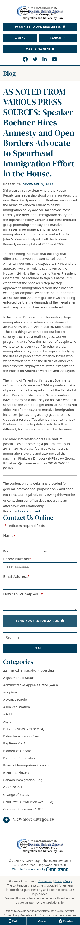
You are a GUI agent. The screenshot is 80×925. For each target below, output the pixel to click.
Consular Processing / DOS (23, 809)
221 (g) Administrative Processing (28, 670)
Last (45, 551)
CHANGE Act (12, 787)
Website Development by (40, 869)
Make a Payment (38, 49)
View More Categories (33, 819)
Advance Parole (15, 699)
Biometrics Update (17, 751)
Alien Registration (16, 707)
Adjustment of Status (18, 677)
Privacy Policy (63, 881)
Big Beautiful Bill (15, 743)
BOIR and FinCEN (16, 772)
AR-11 (7, 714)
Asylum (8, 721)
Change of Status (16, 794)
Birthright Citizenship (19, 758)
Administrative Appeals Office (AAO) (30, 685)
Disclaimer (45, 881)
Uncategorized (29, 511)
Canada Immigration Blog (22, 780)
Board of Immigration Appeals (26, 765)
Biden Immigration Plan (21, 736)
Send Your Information (38, 621)
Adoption (10, 692)
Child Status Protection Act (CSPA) (28, 802)
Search (56, 37)
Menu (21, 37)
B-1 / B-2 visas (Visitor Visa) (23, 729)
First (6, 551)
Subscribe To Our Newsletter (38, 26)
